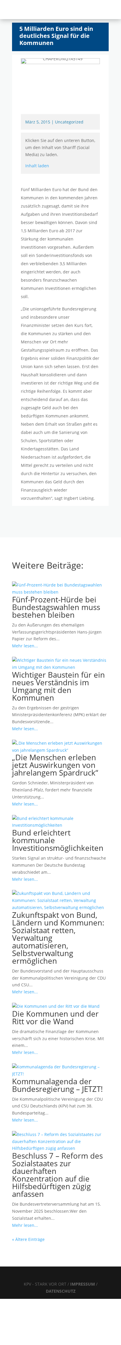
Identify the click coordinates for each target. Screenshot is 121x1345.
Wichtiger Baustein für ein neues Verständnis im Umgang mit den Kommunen (58, 686)
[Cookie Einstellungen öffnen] (44, 1341)
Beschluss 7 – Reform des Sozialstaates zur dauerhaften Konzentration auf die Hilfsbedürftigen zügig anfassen (57, 1174)
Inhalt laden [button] (37, 165)
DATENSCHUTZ (60, 1291)
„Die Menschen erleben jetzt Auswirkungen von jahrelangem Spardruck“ (55, 765)
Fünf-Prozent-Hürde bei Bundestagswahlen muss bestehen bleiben (56, 607)
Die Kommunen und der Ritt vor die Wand (55, 1017)
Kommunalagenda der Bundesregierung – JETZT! (57, 1085)
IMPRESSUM (83, 1284)
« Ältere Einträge (28, 1239)
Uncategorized (69, 122)
